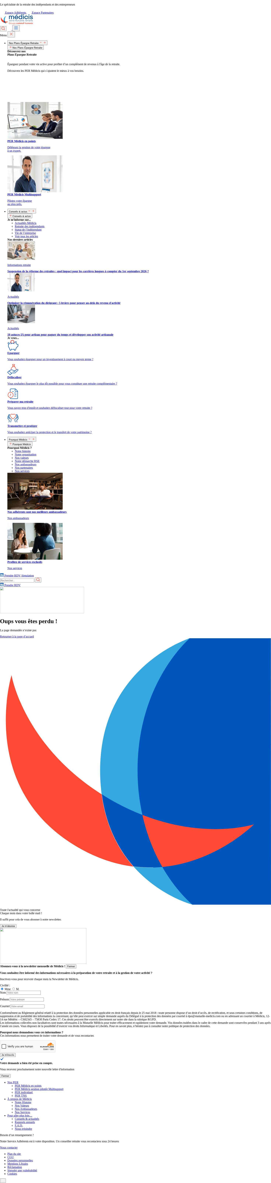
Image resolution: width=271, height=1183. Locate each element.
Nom (3, 992)
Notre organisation (25, 454)
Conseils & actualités (27, 1118)
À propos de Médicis (19, 1099)
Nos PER (12, 1082)
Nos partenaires (24, 467)
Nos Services (22, 1112)
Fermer (71, 966)
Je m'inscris (7, 1055)
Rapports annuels (25, 1122)
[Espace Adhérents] (9, 29)
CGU (10, 1157)
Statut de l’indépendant (28, 229)
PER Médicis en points (28, 1085)
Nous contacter (9, 1147)
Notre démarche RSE (27, 461)
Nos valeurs (22, 457)
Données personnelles (20, 1160)
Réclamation (14, 1167)
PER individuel (24, 1092)
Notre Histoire (23, 1102)
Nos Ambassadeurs (26, 1108)
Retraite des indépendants (29, 226)
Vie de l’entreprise (25, 233)
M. (17, 989)
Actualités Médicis (25, 223)
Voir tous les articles (26, 236)
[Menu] (16, 28)
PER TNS (21, 1095)
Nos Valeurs (22, 1105)
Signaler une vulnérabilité (22, 1170)
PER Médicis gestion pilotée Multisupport (39, 1089)
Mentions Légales (17, 1163)
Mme (8, 989)
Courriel (5, 1006)
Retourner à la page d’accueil (17, 636)
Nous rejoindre (23, 1128)
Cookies (12, 1173)
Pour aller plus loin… (19, 1115)
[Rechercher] (3, 28)
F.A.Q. (19, 1125)
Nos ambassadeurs (25, 464)
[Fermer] (11, 34)
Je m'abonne (8, 926)
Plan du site (14, 1153)
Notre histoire (23, 451)
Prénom (4, 999)
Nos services (22, 471)
